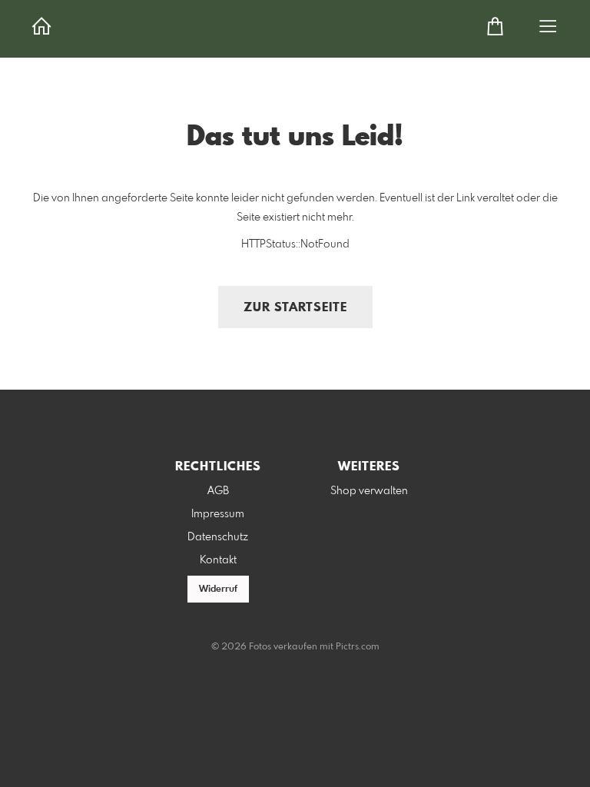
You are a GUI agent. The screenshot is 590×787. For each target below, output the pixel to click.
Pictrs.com (358, 647)
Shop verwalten (369, 491)
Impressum (217, 514)
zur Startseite (295, 307)
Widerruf (218, 589)
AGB (218, 491)
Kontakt (218, 560)
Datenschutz (217, 537)
